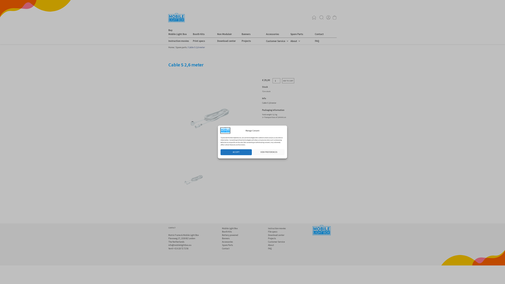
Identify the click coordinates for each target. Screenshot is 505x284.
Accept (236, 152)
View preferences (268, 152)
